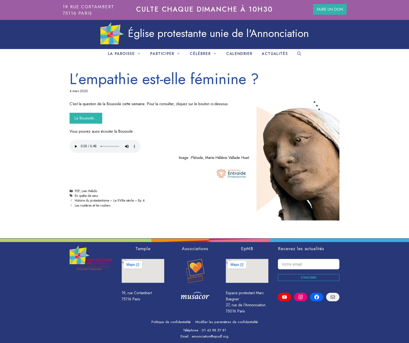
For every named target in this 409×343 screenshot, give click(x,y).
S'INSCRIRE (308, 277)
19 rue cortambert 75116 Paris (88, 9)
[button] (299, 54)
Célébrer (200, 53)
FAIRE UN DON (330, 9)
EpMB (247, 248)
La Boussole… (86, 118)
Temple (143, 248)
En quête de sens (86, 195)
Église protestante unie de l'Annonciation (218, 33)
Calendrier (239, 53)
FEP (77, 191)
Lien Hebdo (89, 191)
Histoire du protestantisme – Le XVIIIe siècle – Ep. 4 (110, 200)
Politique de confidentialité (171, 322)
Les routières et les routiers (92, 205)
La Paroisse (121, 53)
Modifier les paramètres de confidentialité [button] (226, 322)
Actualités (275, 53)
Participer (162, 53)
